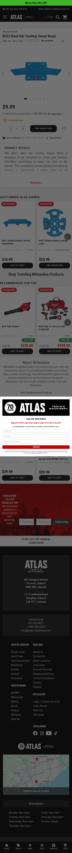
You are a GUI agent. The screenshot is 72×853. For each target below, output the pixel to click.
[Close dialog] (70, 398)
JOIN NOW (36, 447)
